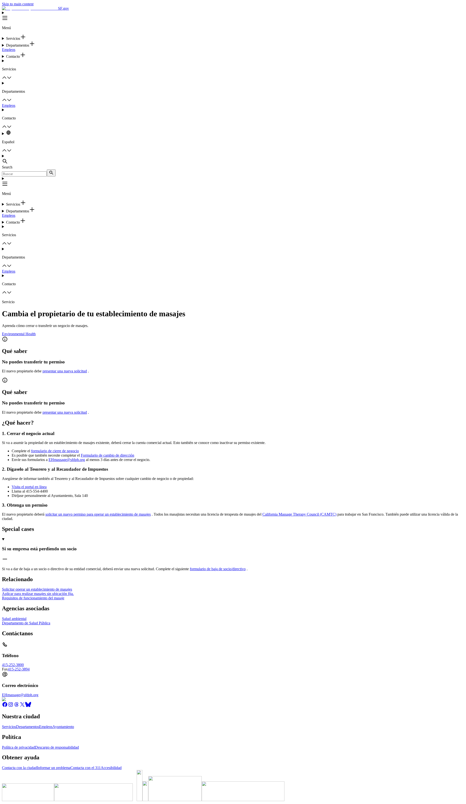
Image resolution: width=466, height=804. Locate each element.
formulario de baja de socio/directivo (218, 569)
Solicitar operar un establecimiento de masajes (37, 589)
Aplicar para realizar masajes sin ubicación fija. (38, 594)
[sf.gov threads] (16, 706)
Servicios (9, 727)
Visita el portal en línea (29, 487)
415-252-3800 (13, 665)
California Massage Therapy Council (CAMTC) (299, 514)
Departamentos (27, 727)
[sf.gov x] (22, 706)
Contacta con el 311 (85, 768)
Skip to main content (17, 4)
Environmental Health (19, 334)
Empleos (8, 50)
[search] (51, 172)
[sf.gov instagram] (11, 706)
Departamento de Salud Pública (26, 623)
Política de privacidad (18, 747)
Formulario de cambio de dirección (107, 455)
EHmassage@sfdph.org (67, 460)
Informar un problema (53, 768)
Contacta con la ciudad (19, 768)
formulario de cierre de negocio (55, 451)
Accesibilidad (111, 768)
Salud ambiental (14, 619)
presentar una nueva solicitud (64, 371)
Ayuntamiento (63, 727)
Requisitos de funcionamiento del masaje (33, 598)
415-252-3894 (19, 669)
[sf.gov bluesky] (28, 706)
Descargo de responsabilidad (57, 747)
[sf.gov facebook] (5, 706)
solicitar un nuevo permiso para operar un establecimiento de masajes (98, 514)
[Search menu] (233, 159)
